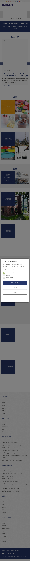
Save (15, 292)
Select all (15, 283)
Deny (15, 287)
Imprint (12, 300)
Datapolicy (17, 300)
